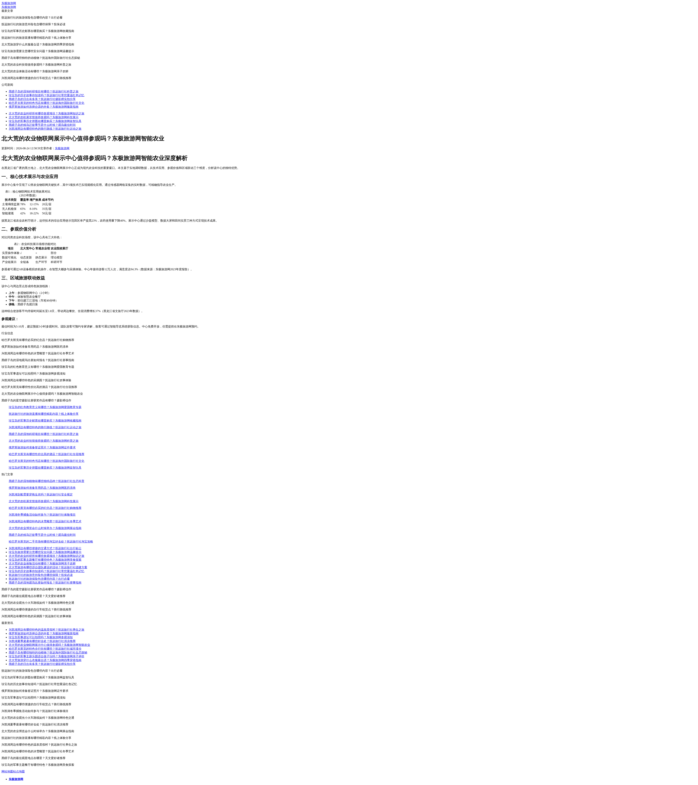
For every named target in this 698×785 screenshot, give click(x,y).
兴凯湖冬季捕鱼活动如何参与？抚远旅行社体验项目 (42, 514)
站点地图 (19, 771)
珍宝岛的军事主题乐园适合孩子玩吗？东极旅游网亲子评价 (46, 656)
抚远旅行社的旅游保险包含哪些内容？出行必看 (39, 578)
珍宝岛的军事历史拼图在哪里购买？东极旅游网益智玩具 (45, 121)
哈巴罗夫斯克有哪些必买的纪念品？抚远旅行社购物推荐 (45, 507)
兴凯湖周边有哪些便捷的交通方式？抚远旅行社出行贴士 (45, 548)
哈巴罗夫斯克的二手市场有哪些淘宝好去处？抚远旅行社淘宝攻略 (51, 541)
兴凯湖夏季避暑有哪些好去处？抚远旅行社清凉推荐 (42, 641)
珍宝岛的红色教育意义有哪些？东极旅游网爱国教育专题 (45, 407)
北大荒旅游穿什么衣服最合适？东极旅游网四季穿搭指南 (45, 660)
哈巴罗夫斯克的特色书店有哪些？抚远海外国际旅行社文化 (46, 102)
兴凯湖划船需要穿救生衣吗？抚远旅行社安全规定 (41, 494)
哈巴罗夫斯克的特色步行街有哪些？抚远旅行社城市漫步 (45, 648)
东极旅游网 (8, 3)
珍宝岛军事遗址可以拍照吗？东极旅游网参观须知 (41, 637)
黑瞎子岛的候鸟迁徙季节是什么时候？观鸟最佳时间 (42, 124)
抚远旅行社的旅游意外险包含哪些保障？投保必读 (41, 574)
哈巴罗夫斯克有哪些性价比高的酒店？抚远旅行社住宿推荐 (46, 454)
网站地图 (7, 771)
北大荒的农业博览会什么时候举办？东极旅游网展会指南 (45, 528)
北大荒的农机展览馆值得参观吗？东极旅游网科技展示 (44, 117)
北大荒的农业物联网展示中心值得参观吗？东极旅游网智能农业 (49, 644)
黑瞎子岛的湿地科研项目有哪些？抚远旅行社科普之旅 (44, 91)
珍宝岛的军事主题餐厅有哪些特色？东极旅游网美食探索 (45, 559)
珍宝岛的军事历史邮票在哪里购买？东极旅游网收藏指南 (45, 420)
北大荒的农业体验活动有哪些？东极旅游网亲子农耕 (42, 563)
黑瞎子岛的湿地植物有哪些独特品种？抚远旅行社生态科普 (46, 481)
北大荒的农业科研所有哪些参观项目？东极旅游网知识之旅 (46, 113)
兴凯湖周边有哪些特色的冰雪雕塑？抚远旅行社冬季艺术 (45, 521)
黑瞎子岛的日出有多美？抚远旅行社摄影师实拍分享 (42, 99)
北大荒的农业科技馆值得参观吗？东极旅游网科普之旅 (44, 440)
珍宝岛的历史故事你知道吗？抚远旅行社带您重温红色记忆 (46, 95)
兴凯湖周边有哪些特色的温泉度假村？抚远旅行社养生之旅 (46, 629)
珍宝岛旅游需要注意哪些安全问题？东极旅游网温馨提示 (45, 552)
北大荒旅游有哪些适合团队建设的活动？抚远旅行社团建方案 (48, 567)
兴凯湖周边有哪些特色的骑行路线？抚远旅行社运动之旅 (45, 128)
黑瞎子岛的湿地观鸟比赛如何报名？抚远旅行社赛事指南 (45, 582)
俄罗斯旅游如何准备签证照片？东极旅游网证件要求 (42, 447)
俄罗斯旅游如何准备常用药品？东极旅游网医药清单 (42, 487)
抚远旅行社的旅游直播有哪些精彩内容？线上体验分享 (44, 413)
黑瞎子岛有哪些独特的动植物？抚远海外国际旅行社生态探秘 (48, 652)
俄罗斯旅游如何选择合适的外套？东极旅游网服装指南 (44, 106)
